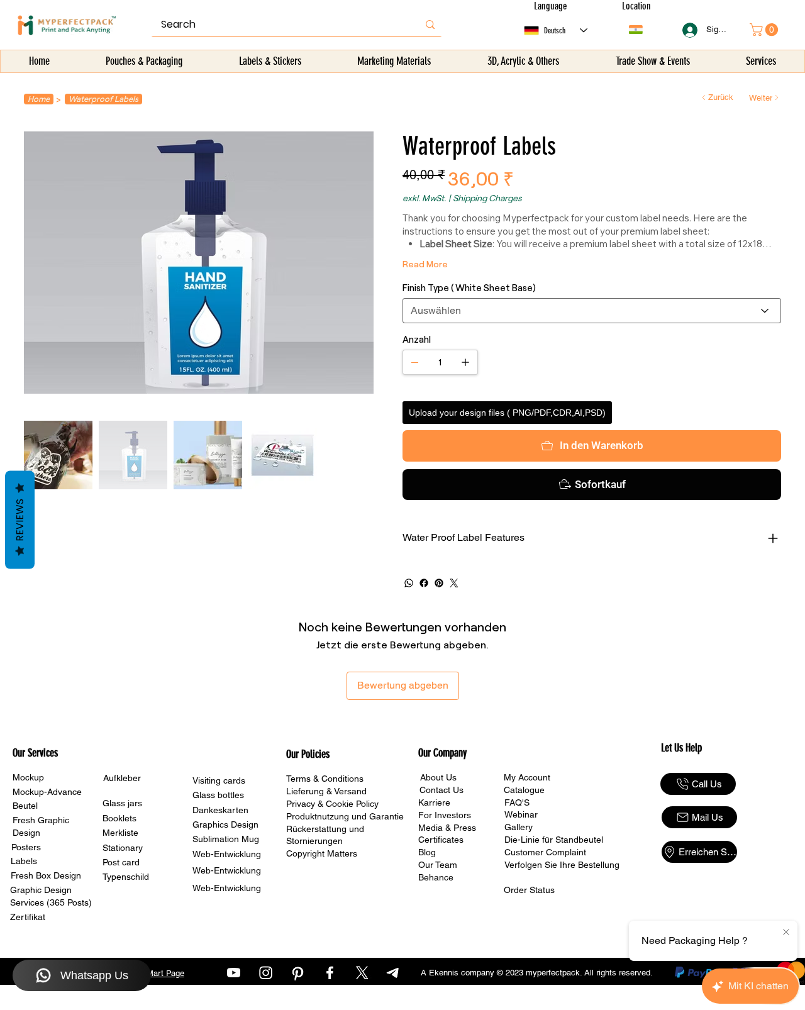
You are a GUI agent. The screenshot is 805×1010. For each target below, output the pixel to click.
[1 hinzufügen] (465, 362)
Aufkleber (122, 778)
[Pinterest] (439, 583)
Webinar (521, 814)
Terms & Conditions (325, 779)
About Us (438, 777)
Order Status (529, 890)
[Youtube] (234, 973)
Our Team (437, 865)
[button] (144, 61)
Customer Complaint (545, 852)
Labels (24, 861)
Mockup (28, 777)
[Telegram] (394, 973)
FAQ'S (517, 802)
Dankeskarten (220, 810)
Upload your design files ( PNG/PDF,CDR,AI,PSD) (507, 413)
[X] (362, 973)
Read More (425, 263)
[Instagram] (266, 973)
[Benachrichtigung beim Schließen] (786, 932)
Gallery (518, 827)
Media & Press (447, 828)
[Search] (430, 24)
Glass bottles (218, 795)
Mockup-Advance (47, 792)
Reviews (20, 520)
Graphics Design (225, 824)
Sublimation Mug (225, 839)
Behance (435, 877)
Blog (427, 852)
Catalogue (524, 790)
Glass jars (122, 803)
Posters (26, 847)
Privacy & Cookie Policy (332, 804)
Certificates (441, 840)
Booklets (119, 818)
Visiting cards (218, 780)
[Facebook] (424, 583)
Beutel (25, 806)
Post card (121, 862)
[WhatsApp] (408, 583)
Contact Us (441, 790)
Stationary (123, 848)
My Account (527, 777)
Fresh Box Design (46, 875)
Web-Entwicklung (226, 854)
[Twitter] (454, 583)
